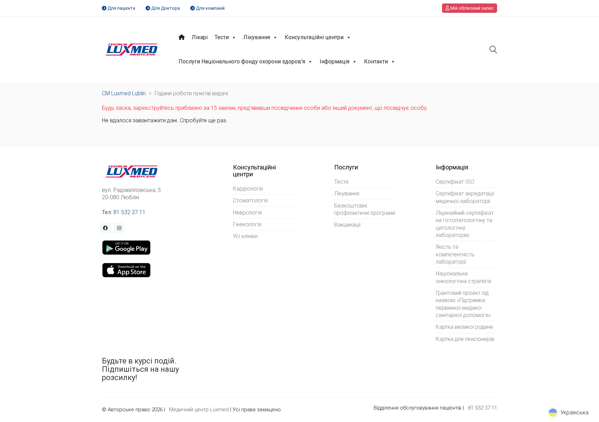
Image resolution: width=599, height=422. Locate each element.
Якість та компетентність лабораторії (455, 254)
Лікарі (200, 37)
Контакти (376, 61)
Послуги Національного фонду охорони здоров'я (242, 61)
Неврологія (247, 212)
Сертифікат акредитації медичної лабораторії (465, 197)
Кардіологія (248, 188)
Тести (222, 37)
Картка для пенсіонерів (465, 339)
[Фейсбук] (105, 228)
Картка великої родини (464, 327)
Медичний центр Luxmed (199, 409)
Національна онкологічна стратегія (463, 277)
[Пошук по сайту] (493, 50)
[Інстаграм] (119, 228)
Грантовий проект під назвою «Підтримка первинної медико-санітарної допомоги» (463, 304)
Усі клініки (245, 236)
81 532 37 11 (129, 212)
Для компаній (210, 8)
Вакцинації (347, 224)
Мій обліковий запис (471, 8)
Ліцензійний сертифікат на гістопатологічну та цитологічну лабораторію (465, 224)
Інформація (334, 61)
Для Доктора (165, 8)
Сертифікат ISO (455, 181)
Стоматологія (250, 200)
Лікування (256, 37)
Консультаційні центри (314, 37)
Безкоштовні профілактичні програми (364, 209)
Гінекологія (247, 224)
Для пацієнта (121, 8)
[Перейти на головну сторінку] (131, 49)
